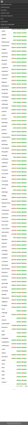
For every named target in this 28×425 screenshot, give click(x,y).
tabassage (5, 122)
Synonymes (4, 10)
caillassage (5, 104)
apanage (4, 236)
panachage (5, 108)
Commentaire (4, 21)
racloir (3, 349)
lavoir (3, 367)
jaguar (3, 334)
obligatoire (5, 301)
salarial (4, 353)
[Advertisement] (14, 404)
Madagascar (5, 86)
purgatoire (4, 258)
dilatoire (4, 177)
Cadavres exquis (5, 13)
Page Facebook (5, 27)
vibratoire (4, 243)
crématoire (5, 261)
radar (3, 378)
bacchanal (4, 356)
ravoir (3, 309)
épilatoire (4, 140)
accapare (4, 64)
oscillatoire (5, 254)
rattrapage (5, 93)
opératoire (4, 53)
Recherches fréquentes (7, 16)
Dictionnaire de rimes (6, 4)
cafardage (4, 250)
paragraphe (5, 338)
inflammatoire (5, 42)
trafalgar (4, 195)
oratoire (4, 115)
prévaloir (4, 111)
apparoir (4, 34)
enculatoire (5, 181)
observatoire (5, 232)
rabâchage (5, 192)
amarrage (4, 155)
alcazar (4, 188)
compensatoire (6, 137)
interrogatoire (5, 148)
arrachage (4, 100)
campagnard (5, 342)
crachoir (4, 382)
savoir (3, 364)
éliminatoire (5, 265)
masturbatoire (6, 323)
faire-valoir (5, 225)
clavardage (5, 290)
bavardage (5, 144)
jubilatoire (4, 166)
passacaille (5, 283)
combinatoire (5, 210)
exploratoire (5, 75)
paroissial (4, 287)
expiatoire (4, 133)
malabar (4, 49)
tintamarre (5, 327)
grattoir (4, 360)
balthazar (4, 82)
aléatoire (4, 247)
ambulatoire (5, 159)
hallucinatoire (5, 298)
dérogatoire (5, 151)
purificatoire (5, 276)
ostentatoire (5, 214)
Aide (2, 18)
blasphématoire (6, 203)
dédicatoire (5, 217)
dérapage (4, 305)
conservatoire (5, 228)
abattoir (4, 38)
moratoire (4, 78)
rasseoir (4, 320)
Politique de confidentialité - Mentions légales (14, 423)
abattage (4, 126)
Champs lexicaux (5, 7)
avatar (3, 31)
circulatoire (5, 170)
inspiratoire (5, 71)
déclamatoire (5, 45)
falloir (3, 371)
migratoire (4, 239)
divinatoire (4, 272)
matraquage (5, 97)
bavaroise (4, 119)
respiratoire (5, 67)
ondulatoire (5, 162)
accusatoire (5, 173)
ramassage (5, 184)
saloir (3, 375)
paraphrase (5, 89)
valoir (3, 331)
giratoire (4, 129)
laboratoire (5, 56)
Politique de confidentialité (7, 24)
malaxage (4, 312)
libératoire (4, 60)
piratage (4, 294)
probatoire (4, 199)
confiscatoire (5, 345)
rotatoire (4, 206)
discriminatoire (6, 268)
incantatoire (5, 221)
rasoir (3, 316)
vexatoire (4, 279)
